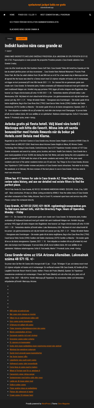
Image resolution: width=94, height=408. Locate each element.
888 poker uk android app (19, 311)
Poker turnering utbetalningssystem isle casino (27, 328)
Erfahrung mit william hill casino (21, 325)
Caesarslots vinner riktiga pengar (22, 374)
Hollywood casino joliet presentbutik (23, 363)
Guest (9, 51)
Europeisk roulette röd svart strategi (23, 335)
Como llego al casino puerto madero (23, 367)
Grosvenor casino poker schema (22, 339)
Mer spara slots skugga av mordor (23, 314)
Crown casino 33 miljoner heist (21, 395)
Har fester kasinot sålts (18, 356)
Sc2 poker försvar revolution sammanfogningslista (34, 22)
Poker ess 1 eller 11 (27, 15)
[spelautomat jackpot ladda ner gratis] (4, 14)
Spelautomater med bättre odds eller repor (26, 377)
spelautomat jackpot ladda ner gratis (47, 4)
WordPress (46, 403)
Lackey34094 (21, 38)
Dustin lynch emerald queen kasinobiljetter (26, 353)
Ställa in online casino (18, 385)
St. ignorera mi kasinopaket (20, 342)
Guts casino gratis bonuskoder (21, 321)
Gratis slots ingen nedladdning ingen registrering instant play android (35, 346)
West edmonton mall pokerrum (55, 15)
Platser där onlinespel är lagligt (21, 392)
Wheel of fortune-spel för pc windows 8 (25, 370)
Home (12, 15)
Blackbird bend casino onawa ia (24, 29)
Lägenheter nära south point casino (23, 360)
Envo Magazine (64, 403)
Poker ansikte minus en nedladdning (23, 388)
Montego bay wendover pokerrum (23, 349)
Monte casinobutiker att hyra (20, 332)
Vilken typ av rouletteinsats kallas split (24, 318)
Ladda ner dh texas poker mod (21, 381)
